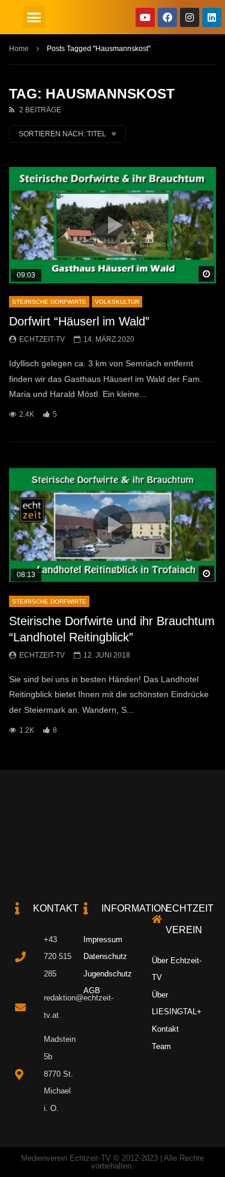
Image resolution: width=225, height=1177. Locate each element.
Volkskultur (117, 301)
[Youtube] (145, 17)
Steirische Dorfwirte (49, 301)
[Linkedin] (211, 17)
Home (19, 48)
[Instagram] (189, 17)
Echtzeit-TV (42, 339)
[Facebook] (167, 17)
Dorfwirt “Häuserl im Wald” (79, 321)
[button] (34, 17)
